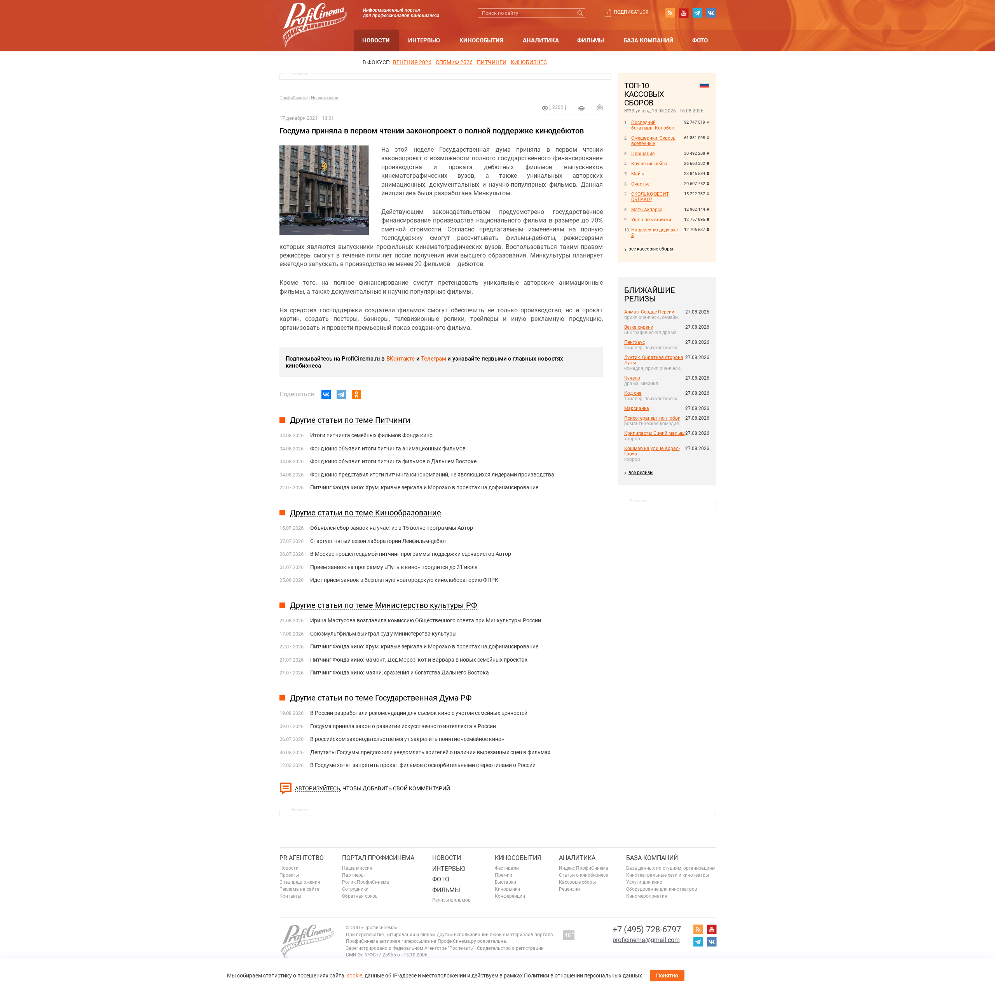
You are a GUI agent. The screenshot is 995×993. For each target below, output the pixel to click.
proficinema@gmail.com (646, 940)
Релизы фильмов (451, 900)
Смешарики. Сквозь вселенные (653, 140)
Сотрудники (355, 889)
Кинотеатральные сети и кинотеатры (667, 875)
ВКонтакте (400, 358)
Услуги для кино (644, 882)
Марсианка (636, 408)
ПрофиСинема (293, 97)
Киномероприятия (646, 896)
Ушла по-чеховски (651, 219)
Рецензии (569, 889)
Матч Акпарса (647, 209)
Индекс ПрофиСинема (583, 868)
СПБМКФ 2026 (454, 62)
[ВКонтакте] (326, 394)
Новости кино (324, 97)
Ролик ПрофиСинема (365, 882)
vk (711, 13)
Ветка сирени (638, 327)
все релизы (640, 472)
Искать (580, 13)
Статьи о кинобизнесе (583, 875)
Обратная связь (360, 896)
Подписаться (631, 12)
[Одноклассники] (356, 394)
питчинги (491, 62)
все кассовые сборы (650, 249)
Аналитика (541, 40)
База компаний (648, 40)
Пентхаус (634, 342)
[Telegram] (341, 394)
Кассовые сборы (577, 882)
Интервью (424, 40)
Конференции (510, 896)
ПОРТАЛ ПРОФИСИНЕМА (378, 858)
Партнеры (353, 875)
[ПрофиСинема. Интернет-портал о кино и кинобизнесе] (315, 16)
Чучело (632, 378)
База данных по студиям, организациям (671, 868)
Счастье (640, 184)
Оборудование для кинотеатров (661, 889)
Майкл (638, 174)
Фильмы (590, 40)
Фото (700, 40)
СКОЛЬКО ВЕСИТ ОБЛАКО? (650, 196)
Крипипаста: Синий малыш (654, 433)
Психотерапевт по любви (652, 418)
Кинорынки (507, 889)
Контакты (290, 896)
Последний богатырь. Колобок (652, 125)
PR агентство (301, 858)
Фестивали (507, 868)
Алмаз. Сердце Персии (649, 312)
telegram (697, 13)
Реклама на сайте (299, 889)
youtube (683, 13)
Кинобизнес (529, 62)
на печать (581, 108)
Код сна (633, 393)
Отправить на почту (600, 107)
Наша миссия (357, 868)
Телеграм (433, 358)
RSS (670, 13)
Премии (503, 875)
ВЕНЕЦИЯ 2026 (412, 62)
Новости (376, 40)
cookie (354, 975)
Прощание (643, 153)
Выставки (505, 882)
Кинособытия (481, 40)
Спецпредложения (299, 882)
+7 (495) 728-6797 (647, 929)
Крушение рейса (649, 163)
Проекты (289, 875)
